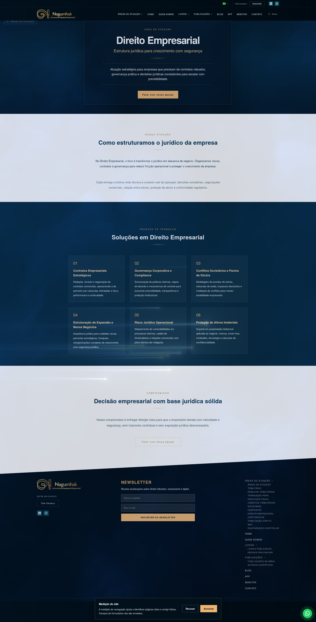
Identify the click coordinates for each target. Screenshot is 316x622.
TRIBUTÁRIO (254, 488)
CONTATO (250, 588)
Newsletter (257, 3)
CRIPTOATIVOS (256, 517)
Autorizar (209, 608)
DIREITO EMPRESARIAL (261, 513)
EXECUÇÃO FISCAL (258, 499)
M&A (250, 524)
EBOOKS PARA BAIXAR (260, 552)
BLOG (248, 570)
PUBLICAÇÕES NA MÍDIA (261, 561)
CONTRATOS (255, 509)
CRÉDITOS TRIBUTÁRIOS (261, 502)
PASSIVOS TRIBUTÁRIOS (261, 491)
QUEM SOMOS (253, 539)
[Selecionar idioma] (225, 3)
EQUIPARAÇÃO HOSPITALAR (263, 528)
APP (247, 576)
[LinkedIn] (271, 3)
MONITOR (250, 582)
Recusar (190, 608)
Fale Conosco (241, 3)
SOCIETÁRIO (255, 506)
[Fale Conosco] (307, 613)
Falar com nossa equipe (157, 94)
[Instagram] (277, 3)
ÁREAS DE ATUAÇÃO (259, 484)
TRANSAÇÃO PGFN (258, 495)
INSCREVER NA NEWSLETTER (158, 517)
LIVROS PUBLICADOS (260, 548)
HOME (248, 533)
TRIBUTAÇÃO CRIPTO (259, 520)
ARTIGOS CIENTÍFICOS (260, 564)
